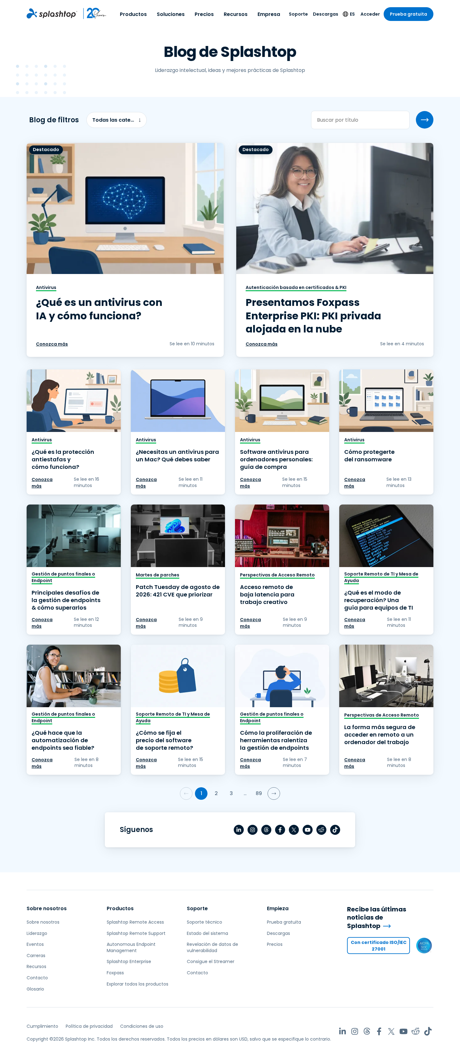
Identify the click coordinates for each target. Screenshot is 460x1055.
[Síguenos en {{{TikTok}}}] (335, 830)
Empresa (269, 14)
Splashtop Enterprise (129, 961)
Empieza (278, 908)
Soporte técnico (204, 922)
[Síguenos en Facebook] (280, 830)
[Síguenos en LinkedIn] (239, 830)
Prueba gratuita (408, 14)
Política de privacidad (89, 1026)
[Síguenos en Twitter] (294, 830)
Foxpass (115, 973)
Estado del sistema (207, 933)
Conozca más (52, 344)
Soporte (298, 14)
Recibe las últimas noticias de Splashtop (376, 917)
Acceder (370, 14)
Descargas (325, 14)
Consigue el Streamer (210, 961)
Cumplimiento (42, 1026)
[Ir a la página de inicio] (52, 13)
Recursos (236, 14)
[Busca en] (424, 120)
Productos (133, 14)
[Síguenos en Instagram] (253, 830)
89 (259, 793)
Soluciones (171, 14)
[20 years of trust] (92, 13)
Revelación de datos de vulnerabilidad (212, 947)
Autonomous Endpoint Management (131, 947)
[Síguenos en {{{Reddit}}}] (321, 830)
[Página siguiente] (274, 793)
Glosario (35, 989)
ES (352, 14)
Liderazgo (37, 933)
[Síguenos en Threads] (266, 830)
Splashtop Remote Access (135, 922)
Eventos (35, 944)
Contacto (37, 978)
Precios (204, 14)
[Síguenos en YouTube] (308, 830)
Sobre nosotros (47, 908)
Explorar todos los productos (137, 984)
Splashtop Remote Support (136, 933)
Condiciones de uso (141, 1026)
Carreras (36, 955)
